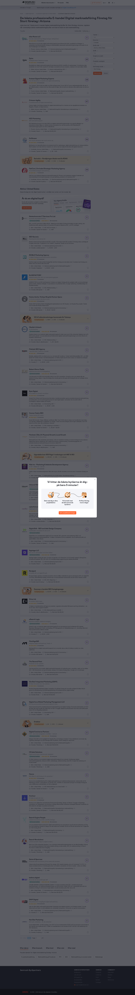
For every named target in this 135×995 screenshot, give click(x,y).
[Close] (95, 479)
